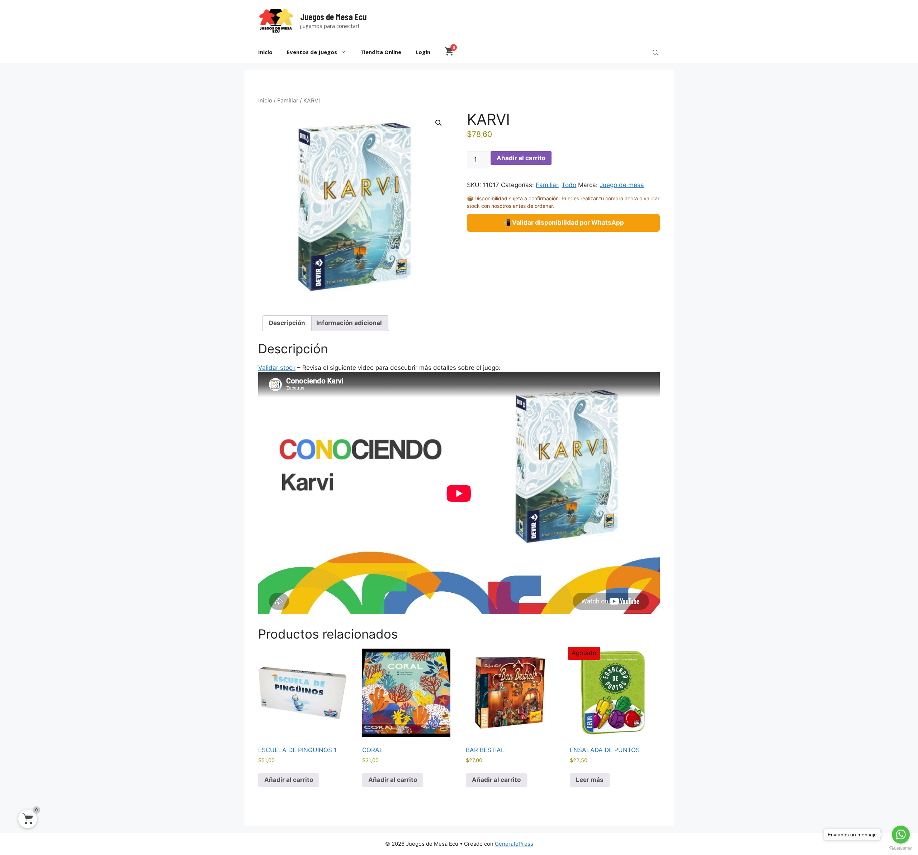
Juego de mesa (622, 184)
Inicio (265, 52)
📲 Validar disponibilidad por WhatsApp (563, 222)
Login (423, 52)
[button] (438, 122)
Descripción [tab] (287, 322)
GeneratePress (514, 843)
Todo (569, 184)
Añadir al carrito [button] (288, 779)
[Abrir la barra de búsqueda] (656, 52)
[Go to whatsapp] (901, 835)
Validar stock (276, 367)
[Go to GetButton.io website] (900, 848)
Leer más (590, 779)
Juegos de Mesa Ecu (333, 16)
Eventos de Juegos (312, 52)
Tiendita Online (380, 52)
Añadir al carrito (521, 158)
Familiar (287, 100)
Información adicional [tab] (349, 322)
